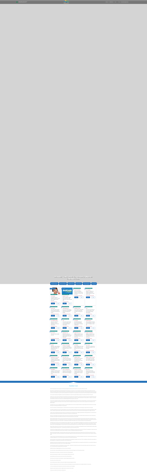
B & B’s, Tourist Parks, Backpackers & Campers (63, 283)
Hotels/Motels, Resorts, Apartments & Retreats (54, 283)
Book (53, 303)
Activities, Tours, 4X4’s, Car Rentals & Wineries (86, 283)
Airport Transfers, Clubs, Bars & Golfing (78, 283)
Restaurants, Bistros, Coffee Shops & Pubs (71, 283)
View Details (52, 301)
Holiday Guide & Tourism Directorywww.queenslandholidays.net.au (23, 1)
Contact (56, 301)
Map (58, 303)
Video (81, 295)
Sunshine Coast (53, 294)
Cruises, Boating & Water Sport (94, 283)
